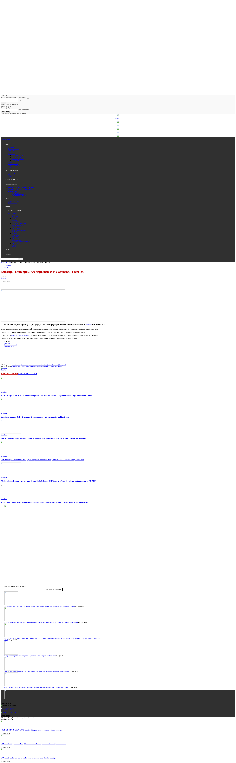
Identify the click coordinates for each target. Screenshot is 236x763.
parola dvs (21, 101)
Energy (14, 218)
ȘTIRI (7, 144)
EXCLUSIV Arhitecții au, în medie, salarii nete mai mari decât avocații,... (28, 758)
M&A (13, 215)
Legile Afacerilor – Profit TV (22, 187)
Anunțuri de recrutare (14, 201)
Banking (14, 233)
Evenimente (11, 154)
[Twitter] (10, 284)
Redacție (3, 278)
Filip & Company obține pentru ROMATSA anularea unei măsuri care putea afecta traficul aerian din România (43, 438)
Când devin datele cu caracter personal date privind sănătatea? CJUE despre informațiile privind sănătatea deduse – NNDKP (48, 481)
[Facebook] (4, 284)
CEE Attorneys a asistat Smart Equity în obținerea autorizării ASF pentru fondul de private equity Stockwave (42, 460)
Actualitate (11, 147)
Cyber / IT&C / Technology (20, 230)
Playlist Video (19, 195)
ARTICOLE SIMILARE (9, 374)
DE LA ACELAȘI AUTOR (27, 374)
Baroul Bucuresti (13, 164)
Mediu (14, 245)
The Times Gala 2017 (18, 160)
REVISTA (8, 206)
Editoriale (11, 175)
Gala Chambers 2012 (18, 155)
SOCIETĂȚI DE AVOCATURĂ (13, 210)
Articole (16, 193)
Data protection (16, 240)
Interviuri (13, 191)
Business (10, 152)
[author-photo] (4, 368)
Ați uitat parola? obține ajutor (9, 104)
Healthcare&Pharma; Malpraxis (21, 241)
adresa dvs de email (23, 109)
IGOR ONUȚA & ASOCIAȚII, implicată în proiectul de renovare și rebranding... (31, 730)
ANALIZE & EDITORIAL (12, 170)
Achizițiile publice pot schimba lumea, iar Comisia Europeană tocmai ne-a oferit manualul (37, 366)
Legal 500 (88, 324)
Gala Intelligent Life (18, 159)
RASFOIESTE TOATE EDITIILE (53, 589)
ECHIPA (8, 249)
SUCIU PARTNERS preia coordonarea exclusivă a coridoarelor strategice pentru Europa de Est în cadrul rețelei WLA (45, 502)
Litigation (14, 220)
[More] (30, 284)
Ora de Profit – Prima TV (19, 189)
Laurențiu (7, 343)
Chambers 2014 (16, 157)
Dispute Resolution (17, 225)
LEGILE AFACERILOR (11, 184)
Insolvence (15, 232)
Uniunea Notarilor (13, 165)
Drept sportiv (15, 238)
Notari (10, 167)
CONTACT (8, 254)
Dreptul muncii (16, 243)
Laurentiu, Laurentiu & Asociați (20, 335)
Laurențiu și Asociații (10, 345)
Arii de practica (12, 213)
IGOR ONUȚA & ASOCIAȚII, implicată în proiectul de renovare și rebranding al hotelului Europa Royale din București (46, 396)
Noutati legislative (13, 149)
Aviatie (14, 246)
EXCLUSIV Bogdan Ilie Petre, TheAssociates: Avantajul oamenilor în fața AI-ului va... (33, 744)
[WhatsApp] (24, 284)
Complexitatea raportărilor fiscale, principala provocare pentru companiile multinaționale (35, 417)
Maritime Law (16, 227)
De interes (7, 267)
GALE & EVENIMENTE (12, 179)
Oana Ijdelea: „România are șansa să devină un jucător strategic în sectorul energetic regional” (39, 365)
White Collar (15, 235)
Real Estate (15, 217)
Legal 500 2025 (9, 346)
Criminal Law (16, 228)
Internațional (11, 150)
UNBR (10, 162)
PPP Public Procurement (19, 223)
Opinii (10, 176)
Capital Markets (16, 222)
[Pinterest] (17, 284)
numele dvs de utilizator (25, 99)
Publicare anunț (12, 203)
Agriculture (15, 236)
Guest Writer (11, 173)
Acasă (2, 262)
